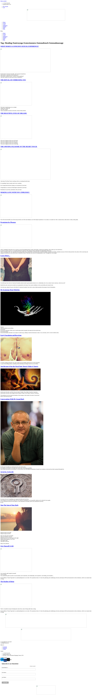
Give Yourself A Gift (7, 546)
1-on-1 (4, 24)
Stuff (4, 27)
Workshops (5, 25)
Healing (4, 26)
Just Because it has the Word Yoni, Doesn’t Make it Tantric (19, 366)
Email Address (5, 667)
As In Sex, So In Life (7, 472)
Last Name (4, 677)
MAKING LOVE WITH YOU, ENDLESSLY (15, 192)
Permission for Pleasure (8, 222)
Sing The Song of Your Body (9, 505)
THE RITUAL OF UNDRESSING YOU (13, 80)
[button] (46, 31)
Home (4, 22)
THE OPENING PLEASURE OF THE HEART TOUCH (19, 146)
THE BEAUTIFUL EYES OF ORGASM (14, 113)
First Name (4, 672)
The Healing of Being (7, 581)
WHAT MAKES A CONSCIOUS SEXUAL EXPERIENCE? (20, 46)
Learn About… (5, 255)
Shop (4, 28)
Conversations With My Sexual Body (12, 399)
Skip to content (3, 1)
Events (4, 23)
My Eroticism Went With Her (10, 290)
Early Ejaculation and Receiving (11, 335)
